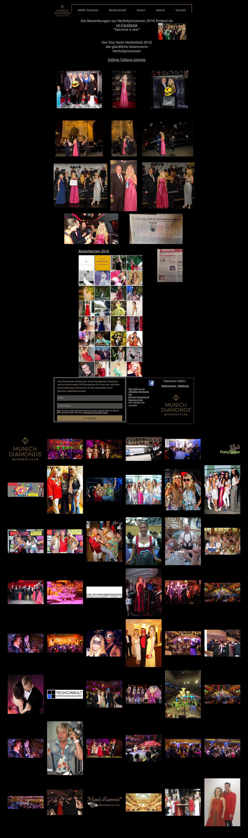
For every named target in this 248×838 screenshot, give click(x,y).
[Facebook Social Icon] (151, 383)
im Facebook (126, 25)
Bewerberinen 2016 (94, 251)
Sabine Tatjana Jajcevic (127, 59)
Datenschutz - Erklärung (175, 385)
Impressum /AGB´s (175, 380)
